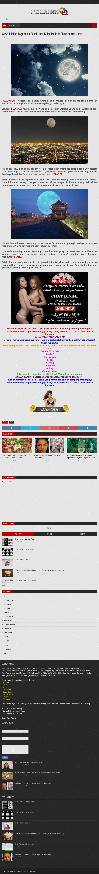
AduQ (6, 596)
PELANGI (16, 109)
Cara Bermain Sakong (23, 560)
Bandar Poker (9, 600)
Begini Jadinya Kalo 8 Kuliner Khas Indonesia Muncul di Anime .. (14, 456)
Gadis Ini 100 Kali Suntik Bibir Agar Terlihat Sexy (47, 456)
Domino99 (7, 620)
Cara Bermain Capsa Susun (25, 549)
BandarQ (7, 608)
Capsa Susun (8, 616)
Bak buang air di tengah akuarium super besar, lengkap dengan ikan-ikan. (81, 456)
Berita (6, 612)
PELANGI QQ (8, 633)
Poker (6, 637)
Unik (11, 422)
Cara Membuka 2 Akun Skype (25, 580)
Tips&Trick (8, 649)
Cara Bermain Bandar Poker (25, 539)
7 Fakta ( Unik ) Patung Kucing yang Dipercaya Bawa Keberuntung (39, 570)
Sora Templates (15, 871)
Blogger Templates (29, 871)
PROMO (6, 641)
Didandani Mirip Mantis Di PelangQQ (28, 762)
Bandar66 (7, 604)
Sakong (7, 645)
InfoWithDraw (9, 624)
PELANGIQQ (8, 101)
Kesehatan (7, 628)
